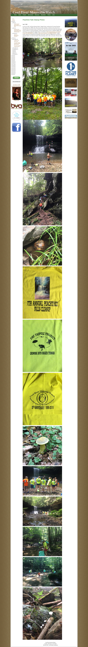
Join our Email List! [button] (16, 81)
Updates (13, 20)
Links (53, 14)
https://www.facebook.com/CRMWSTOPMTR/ (47, 33)
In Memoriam (16, 100)
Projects (24, 14)
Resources (37, 14)
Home (15, 14)
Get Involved (30, 14)
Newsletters (43, 14)
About (19, 14)
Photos (49, 14)
